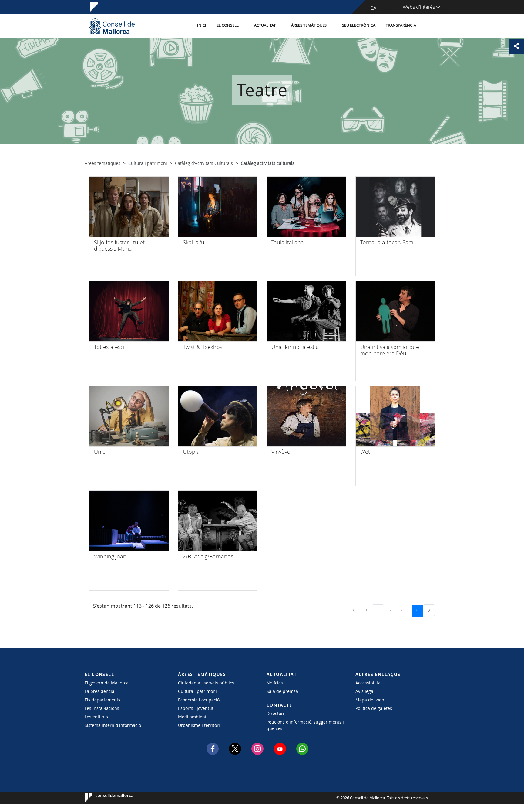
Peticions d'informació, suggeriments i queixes (305, 725)
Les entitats (96, 717)
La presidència (99, 691)
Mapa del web (369, 700)
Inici (201, 25)
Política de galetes (373, 708)
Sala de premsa (282, 691)
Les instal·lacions (102, 708)
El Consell (228, 25)
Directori (275, 713)
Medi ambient (192, 717)
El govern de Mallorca (107, 683)
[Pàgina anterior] (354, 610)
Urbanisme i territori (199, 725)
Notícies (275, 683)
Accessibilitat (368, 683)
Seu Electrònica (358, 25)
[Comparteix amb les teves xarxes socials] (516, 46)
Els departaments (102, 700)
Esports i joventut (195, 708)
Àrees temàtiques (309, 25)
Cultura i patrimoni (197, 691)
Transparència (401, 25)
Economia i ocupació (199, 700)
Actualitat (265, 25)
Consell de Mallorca (103, 798)
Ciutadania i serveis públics (206, 683)
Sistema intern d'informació (113, 725)
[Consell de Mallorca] (112, 26)
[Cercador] (428, 26)
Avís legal (365, 691)
